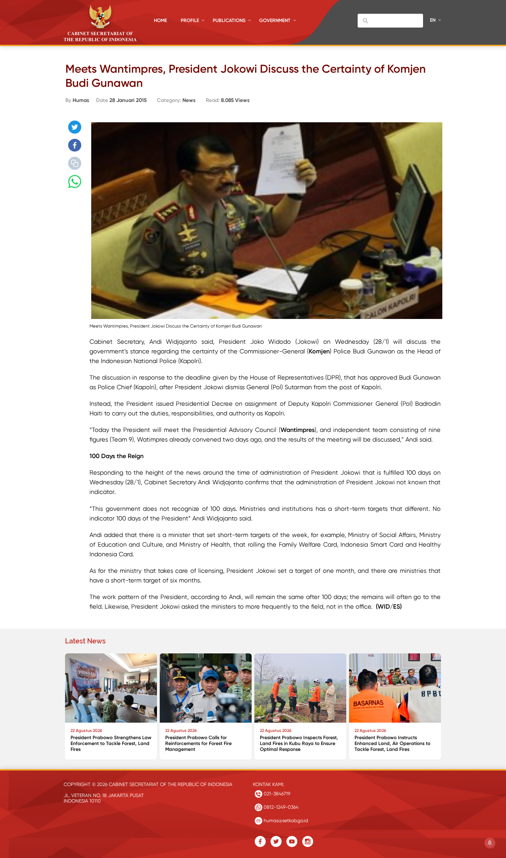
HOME (160, 20)
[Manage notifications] (489, 842)
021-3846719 (276, 793)
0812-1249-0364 (280, 807)
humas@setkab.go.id (285, 820)
